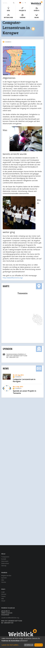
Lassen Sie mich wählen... (10, 645)
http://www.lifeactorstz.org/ (13, 278)
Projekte (22, 10)
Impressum (4, 561)
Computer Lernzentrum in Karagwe (24, 380)
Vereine (22, 17)
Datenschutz (5, 563)
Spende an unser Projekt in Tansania (24, 392)
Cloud (3, 601)
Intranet (3, 594)
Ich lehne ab (28, 645)
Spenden (7, 349)
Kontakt (3, 559)
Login (3, 592)
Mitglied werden (6, 575)
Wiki (2, 599)
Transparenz (5, 557)
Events (36, 10)
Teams (3, 596)
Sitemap (3, 565)
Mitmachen (8, 17)
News (6, 368)
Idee (8, 10)
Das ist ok (38, 645)
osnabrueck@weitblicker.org (10, 618)
